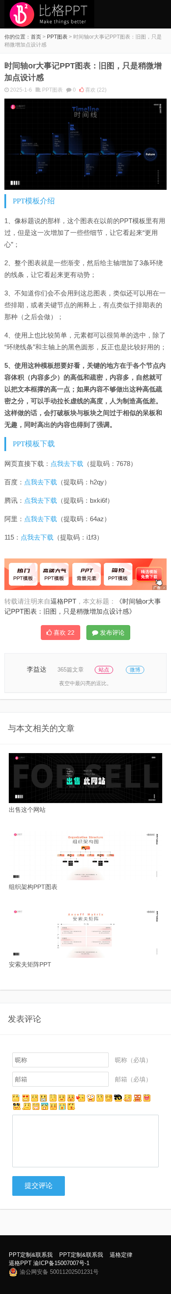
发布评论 (111, 632)
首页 (36, 37)
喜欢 (95, 90)
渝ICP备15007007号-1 (61, 1263)
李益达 (36, 669)
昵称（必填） (133, 1059)
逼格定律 (121, 1254)
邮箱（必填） (133, 1079)
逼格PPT (20, 1263)
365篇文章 (70, 669)
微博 (135, 670)
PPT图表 (57, 37)
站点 (104, 670)
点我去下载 (66, 463)
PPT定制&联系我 (31, 1254)
